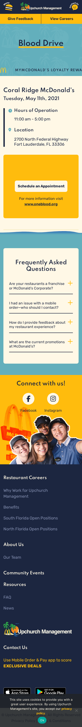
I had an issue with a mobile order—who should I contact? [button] (34, 305)
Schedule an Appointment (41, 186)
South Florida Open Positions (30, 518)
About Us (13, 545)
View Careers (61, 19)
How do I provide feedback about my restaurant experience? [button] (37, 324)
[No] (76, 710)
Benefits (11, 507)
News (8, 608)
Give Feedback (20, 19)
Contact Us (15, 648)
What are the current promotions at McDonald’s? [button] (37, 344)
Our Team (12, 557)
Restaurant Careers (25, 478)
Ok (42, 720)
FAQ (7, 597)
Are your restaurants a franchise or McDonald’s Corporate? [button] (36, 285)
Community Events (23, 573)
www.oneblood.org (41, 204)
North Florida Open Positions (30, 528)
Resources (14, 585)
